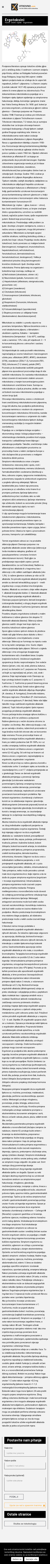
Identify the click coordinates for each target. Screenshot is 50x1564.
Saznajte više (32, 1559)
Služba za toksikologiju (25, 1524)
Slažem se (17, 1559)
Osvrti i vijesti (16, 23)
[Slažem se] (46, 1555)
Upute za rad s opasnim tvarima (26, 1505)
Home (7, 23)
